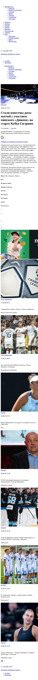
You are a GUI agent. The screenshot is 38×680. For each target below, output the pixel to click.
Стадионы (12, 19)
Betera (11, 40)
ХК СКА (3, 190)
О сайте (7, 61)
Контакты (8, 62)
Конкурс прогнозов (15, 10)
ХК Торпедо (4, 198)
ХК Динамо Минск (6, 183)
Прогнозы (12, 36)
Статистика (12, 17)
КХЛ (2, 179)
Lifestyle (7, 33)
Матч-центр (12, 41)
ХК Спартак (4, 194)
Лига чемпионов (6, 299)
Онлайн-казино (14, 38)
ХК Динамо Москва (6, 187)
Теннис (7, 27)
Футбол (7, 24)
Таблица (11, 15)
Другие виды (9, 31)
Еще (6, 34)
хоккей (3, 202)
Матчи (11, 13)
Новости (11, 8)
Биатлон (7, 29)
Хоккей (7, 26)
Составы (11, 12)
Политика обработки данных (10, 54)
